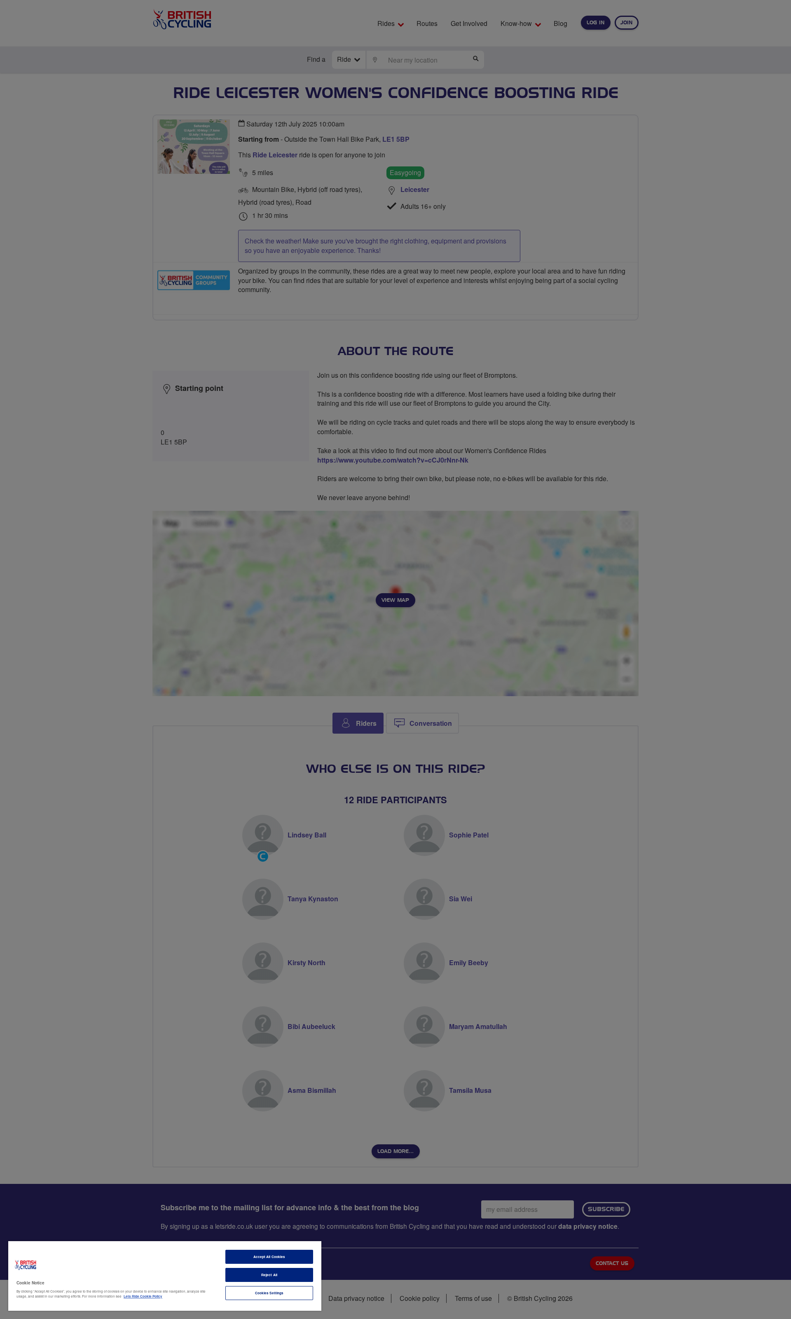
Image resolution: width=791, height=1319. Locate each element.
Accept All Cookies (269, 1256)
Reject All (269, 1274)
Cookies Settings (269, 1293)
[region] (164, 1276)
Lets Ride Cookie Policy (143, 1296)
